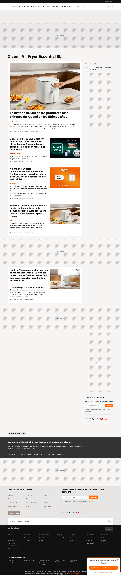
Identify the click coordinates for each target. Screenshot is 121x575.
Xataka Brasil (12, 563)
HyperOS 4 (88, 67)
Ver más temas (14, 513)
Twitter (112, 6)
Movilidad (22, 454)
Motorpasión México (74, 560)
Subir (108, 529)
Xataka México (12, 560)
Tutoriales (35, 6)
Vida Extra (26, 540)
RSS (105, 418)
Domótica (80, 6)
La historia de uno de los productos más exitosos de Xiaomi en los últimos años (39, 114)
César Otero (18, 162)
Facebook (109, 6)
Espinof (41, 540)
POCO (87, 69)
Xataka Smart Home (13, 545)
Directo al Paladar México (60, 560)
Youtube (101, 418)
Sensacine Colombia (42, 563)
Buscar (109, 521)
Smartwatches (30, 495)
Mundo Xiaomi (12, 548)
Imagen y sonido (67, 6)
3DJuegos (27, 538)
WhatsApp (108, 67)
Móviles (25, 6)
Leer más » (54, 129)
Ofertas (46, 6)
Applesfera (11, 543)
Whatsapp (60, 454)
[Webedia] (109, 1)
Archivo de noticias (17, 433)
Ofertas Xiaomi (38, 454)
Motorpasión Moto (75, 540)
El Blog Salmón (105, 538)
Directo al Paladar (60, 538)
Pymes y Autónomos (104, 541)
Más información (74, 573)
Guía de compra (15, 154)
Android (94, 69)
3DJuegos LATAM (29, 560)
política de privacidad (87, 501)
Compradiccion (90, 543)
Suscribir (109, 405)
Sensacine (42, 538)
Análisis (55, 6)
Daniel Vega (18, 198)
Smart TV (29, 506)
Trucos (10, 499)
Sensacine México (44, 560)
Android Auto (98, 67)
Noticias (16, 6)
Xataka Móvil (11, 540)
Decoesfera (89, 540)
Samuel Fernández (21, 132)
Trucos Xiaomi (12, 506)
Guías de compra (49, 454)
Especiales (14, 121)
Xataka (10, 538)
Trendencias (89, 538)
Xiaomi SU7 (48, 506)
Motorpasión (74, 538)
